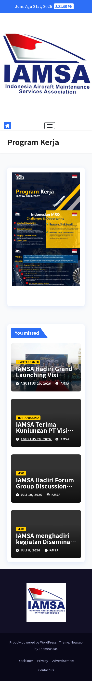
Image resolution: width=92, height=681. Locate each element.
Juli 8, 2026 (31, 550)
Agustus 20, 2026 (36, 383)
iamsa (64, 383)
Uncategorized (28, 362)
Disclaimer (25, 660)
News (21, 473)
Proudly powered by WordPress (33, 642)
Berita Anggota (28, 417)
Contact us (46, 670)
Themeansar (48, 648)
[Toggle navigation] (49, 125)
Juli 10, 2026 (32, 494)
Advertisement (63, 660)
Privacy (42, 660)
